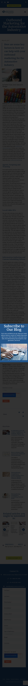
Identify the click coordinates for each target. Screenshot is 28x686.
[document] (14, 343)
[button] (26, 325)
